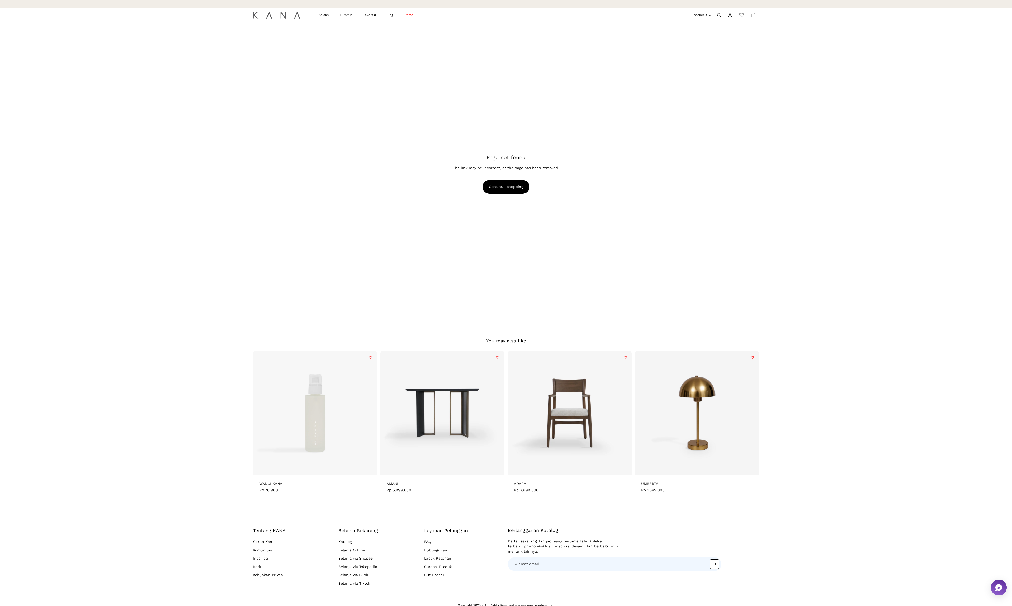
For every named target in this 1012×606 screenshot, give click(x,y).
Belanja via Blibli (353, 575)
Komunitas (262, 550)
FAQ (427, 542)
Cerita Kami (263, 542)
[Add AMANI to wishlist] (498, 357)
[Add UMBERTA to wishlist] (752, 357)
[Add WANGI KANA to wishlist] (370, 357)
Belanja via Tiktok (354, 583)
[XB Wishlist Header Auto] (741, 14)
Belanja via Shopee (355, 558)
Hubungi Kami (436, 550)
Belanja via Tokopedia (357, 567)
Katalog (345, 542)
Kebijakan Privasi (268, 575)
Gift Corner (434, 575)
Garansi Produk (438, 567)
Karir (257, 567)
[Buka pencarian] (719, 15)
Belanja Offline (351, 550)
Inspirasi (260, 558)
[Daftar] (714, 564)
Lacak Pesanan (437, 558)
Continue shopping (506, 187)
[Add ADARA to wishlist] (625, 357)
